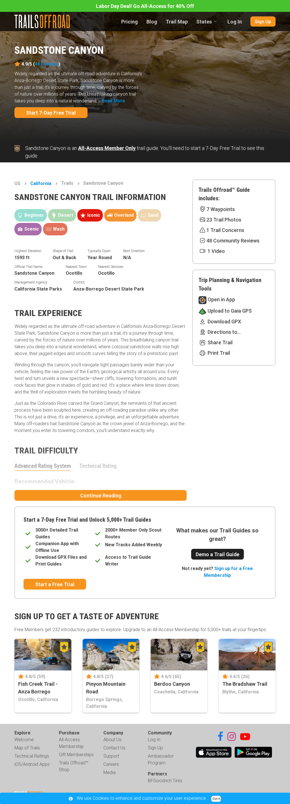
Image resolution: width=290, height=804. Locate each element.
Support (111, 756)
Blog (151, 22)
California (40, 183)
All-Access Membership (71, 743)
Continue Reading (100, 495)
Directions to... (223, 332)
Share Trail (219, 342)
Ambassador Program (161, 759)
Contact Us (114, 748)
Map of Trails (27, 748)
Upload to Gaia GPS (229, 311)
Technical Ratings (31, 756)
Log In (234, 22)
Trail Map (177, 22)
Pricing (129, 22)
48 (46, 64)
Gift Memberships (76, 754)
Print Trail (218, 353)
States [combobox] (204, 22)
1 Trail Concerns (225, 230)
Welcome (24, 739)
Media (109, 772)
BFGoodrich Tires (165, 780)
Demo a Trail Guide (217, 554)
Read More (113, 101)
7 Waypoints (220, 209)
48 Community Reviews (232, 241)
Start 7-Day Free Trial (51, 113)
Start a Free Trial (54, 584)
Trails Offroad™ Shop (73, 766)
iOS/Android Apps (32, 764)
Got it (216, 799)
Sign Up (263, 21)
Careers (111, 764)
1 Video (215, 251)
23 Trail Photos (223, 220)
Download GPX (223, 321)
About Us (112, 739)
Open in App (220, 299)
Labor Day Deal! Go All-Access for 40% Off (145, 6)
